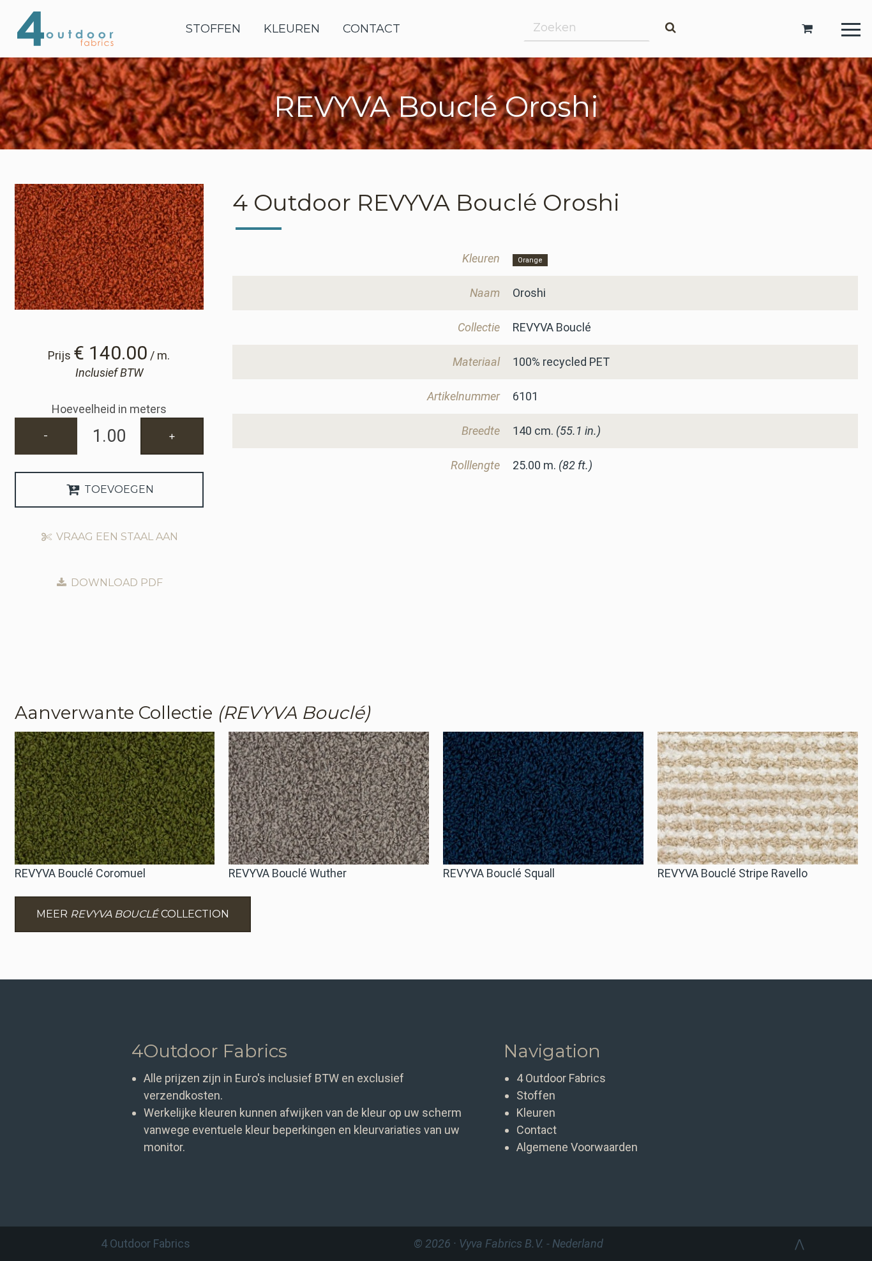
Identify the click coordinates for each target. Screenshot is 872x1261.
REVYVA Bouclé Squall (499, 873)
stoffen (213, 29)
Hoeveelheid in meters (109, 409)
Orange (530, 260)
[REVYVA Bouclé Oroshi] (109, 247)
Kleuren (535, 1112)
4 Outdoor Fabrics (75, 28)
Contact (536, 1129)
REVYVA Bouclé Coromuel (80, 873)
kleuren (292, 29)
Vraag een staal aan (116, 537)
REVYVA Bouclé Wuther (288, 873)
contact (371, 29)
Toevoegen (118, 489)
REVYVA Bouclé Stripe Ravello (733, 873)
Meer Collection (132, 914)
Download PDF (115, 583)
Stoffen (535, 1095)
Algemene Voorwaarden (577, 1147)
